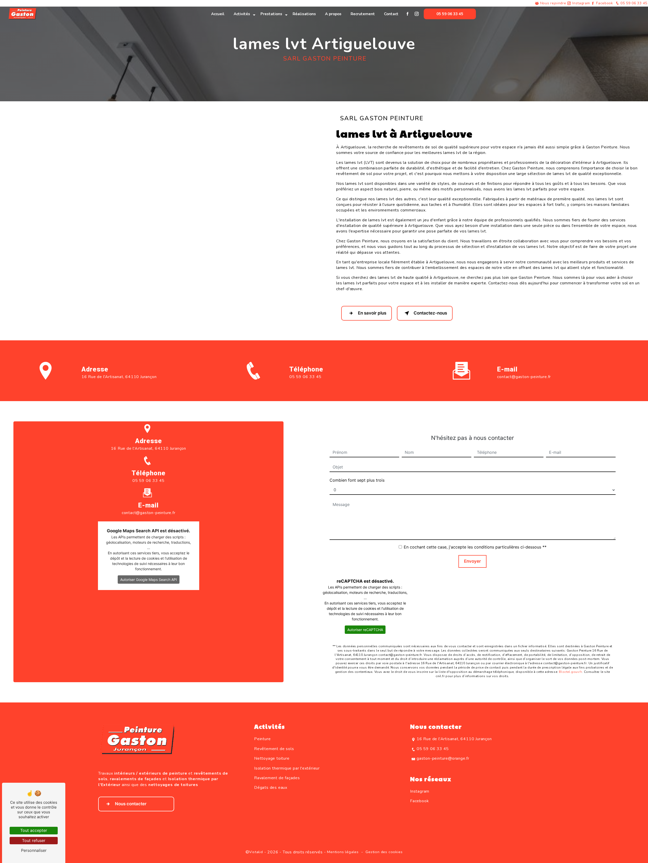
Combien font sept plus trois (357, 480)
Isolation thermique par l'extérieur (287, 768)
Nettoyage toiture (272, 758)
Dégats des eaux (270, 787)
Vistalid (256, 851)
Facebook (604, 3)
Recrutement (363, 13)
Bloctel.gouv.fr (570, 672)
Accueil (218, 13)
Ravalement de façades (277, 778)
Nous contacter (131, 803)
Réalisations (304, 13)
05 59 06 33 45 (633, 3)
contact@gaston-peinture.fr (524, 377)
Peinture (262, 739)
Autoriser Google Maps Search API (148, 579)
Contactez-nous (430, 313)
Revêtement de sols (274, 749)
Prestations (271, 13)
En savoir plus (372, 313)
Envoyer (472, 561)
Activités (242, 13)
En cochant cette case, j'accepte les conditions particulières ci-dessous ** (475, 547)
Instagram (581, 3)
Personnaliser (34, 850)
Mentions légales (343, 851)
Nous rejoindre (553, 3)
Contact (391, 13)
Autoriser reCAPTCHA (365, 629)
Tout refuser (33, 840)
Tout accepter (33, 830)
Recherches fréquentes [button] (324, 842)
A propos (333, 13)
